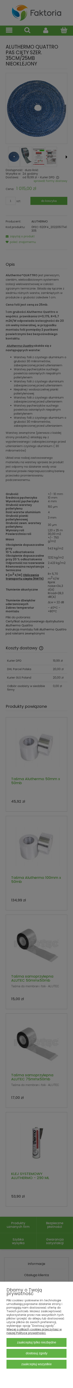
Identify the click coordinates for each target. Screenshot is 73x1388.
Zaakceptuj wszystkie (36, 1364)
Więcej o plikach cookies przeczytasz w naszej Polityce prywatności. (34, 1331)
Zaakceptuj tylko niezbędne (36, 1342)
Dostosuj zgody (36, 1353)
